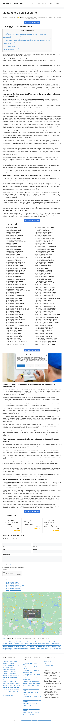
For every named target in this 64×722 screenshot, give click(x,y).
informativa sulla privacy (12, 564)
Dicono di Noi (7, 43)
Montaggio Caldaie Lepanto (10, 33)
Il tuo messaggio (6, 554)
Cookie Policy (32, 613)
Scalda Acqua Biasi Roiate (29, 714)
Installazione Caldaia (41, 3)
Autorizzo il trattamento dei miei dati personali (14, 567)
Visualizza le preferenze (41, 365)
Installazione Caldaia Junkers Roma (11, 685)
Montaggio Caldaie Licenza (12, 583)
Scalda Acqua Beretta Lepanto (22, 648)
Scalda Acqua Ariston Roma (9, 671)
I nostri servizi (7, 37)
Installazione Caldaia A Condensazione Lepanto (30, 642)
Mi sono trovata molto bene (12, 45)
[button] (46, 354)
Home (33, 3)
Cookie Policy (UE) (48, 665)
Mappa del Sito (47, 661)
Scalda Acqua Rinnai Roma (9, 673)
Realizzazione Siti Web (27, 720)
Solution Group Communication (44, 720)
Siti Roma (34, 720)
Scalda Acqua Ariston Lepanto (48, 646)
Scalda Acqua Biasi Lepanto (33, 646)
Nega (30, 365)
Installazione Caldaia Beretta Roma (11, 683)
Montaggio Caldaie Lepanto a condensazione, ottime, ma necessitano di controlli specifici (29, 39)
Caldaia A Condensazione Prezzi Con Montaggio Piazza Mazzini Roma (31, 705)
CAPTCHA (5, 569)
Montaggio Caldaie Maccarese (13, 590)
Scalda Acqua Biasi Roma (8, 669)
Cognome (35, 546)
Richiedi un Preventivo (32, 22)
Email (4, 549)
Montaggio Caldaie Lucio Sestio (14, 586)
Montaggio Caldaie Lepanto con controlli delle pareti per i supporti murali (27, 42)
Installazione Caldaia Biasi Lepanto (16, 643)
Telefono (35, 549)
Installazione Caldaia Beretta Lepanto (16, 645)
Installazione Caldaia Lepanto (9, 642)
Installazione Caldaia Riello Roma (10, 675)
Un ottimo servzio (10, 46)
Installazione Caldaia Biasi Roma (10, 689)
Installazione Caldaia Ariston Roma (11, 691)
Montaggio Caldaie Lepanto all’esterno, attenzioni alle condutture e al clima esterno (25, 34)
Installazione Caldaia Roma (12, 4)
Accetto (32, 616)
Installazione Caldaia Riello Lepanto (16, 646)
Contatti (57, 3)
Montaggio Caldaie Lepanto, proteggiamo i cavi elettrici (19, 36)
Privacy (45, 663)
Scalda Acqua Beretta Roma (9, 661)
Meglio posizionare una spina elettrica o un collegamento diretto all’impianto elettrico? (28, 40)
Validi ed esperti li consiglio (12, 48)
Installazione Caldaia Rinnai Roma (10, 681)
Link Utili (8, 51)
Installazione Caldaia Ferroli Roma (10, 687)
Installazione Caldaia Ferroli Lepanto (34, 643)
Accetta (21, 365)
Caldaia (4, 638)
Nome (3, 546)
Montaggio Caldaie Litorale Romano (15, 585)
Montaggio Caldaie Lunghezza (13, 588)
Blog (51, 3)
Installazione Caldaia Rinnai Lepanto (36, 645)
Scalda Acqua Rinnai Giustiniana (31, 712)
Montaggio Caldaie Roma (12, 582)
